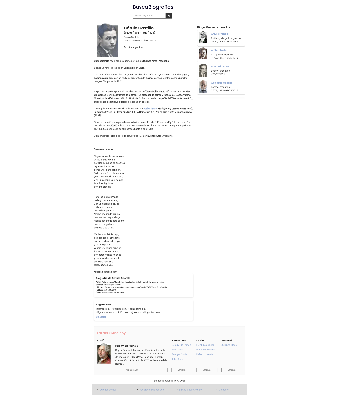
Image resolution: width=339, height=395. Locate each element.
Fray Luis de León (205, 345)
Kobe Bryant (177, 359)
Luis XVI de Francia (181, 345)
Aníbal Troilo (150, 108)
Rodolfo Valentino (205, 349)
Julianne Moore (229, 345)
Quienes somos (108, 389)
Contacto (224, 389)
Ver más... (182, 370)
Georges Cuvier (179, 354)
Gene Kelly (177, 349)
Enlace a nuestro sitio (190, 389)
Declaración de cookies (151, 389)
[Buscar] (168, 16)
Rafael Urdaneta (204, 354)
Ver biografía (132, 370)
